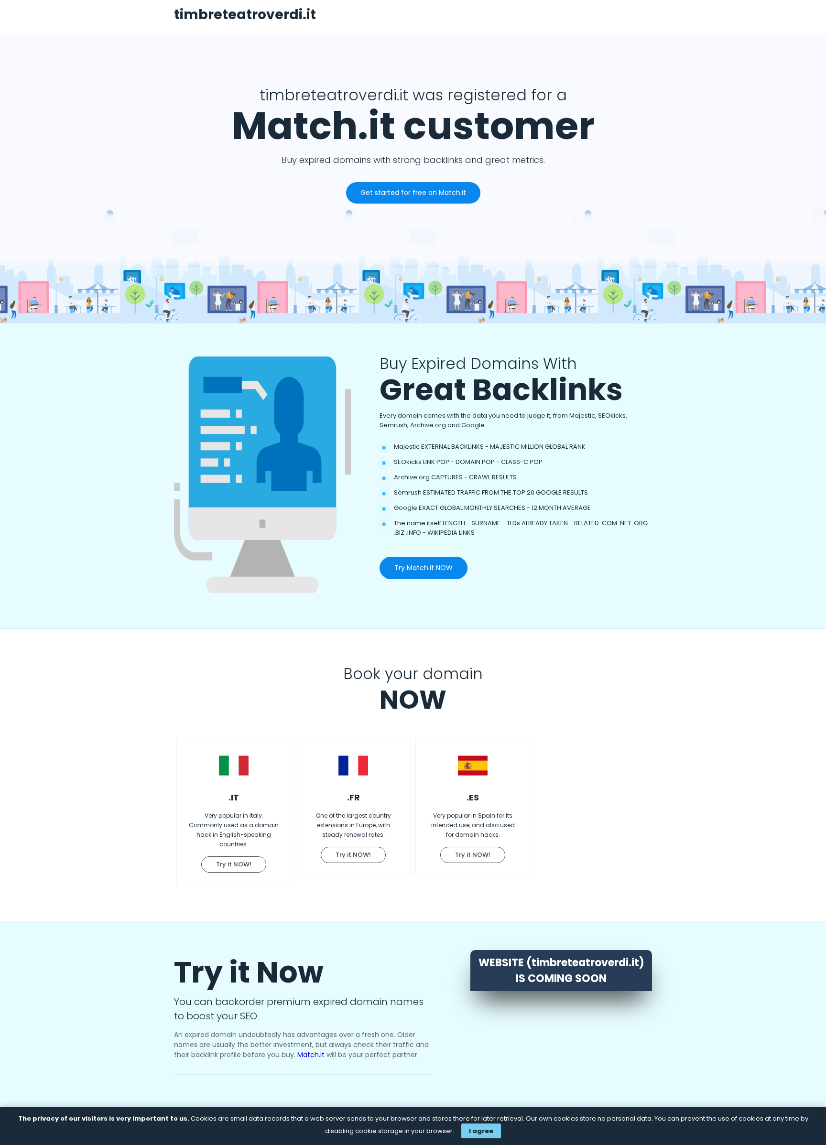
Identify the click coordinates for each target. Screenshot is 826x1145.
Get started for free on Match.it (413, 192)
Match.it (311, 1054)
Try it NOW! (233, 864)
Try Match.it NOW (423, 567)
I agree (481, 1130)
